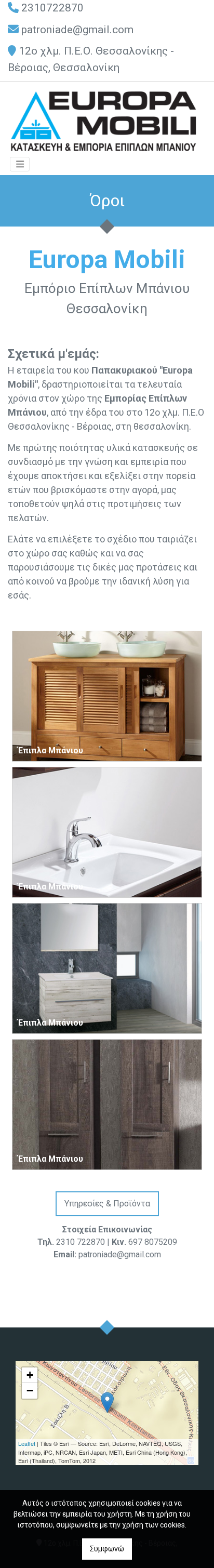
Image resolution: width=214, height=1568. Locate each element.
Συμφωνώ (107, 1549)
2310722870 (52, 8)
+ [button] (29, 1374)
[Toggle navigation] (20, 164)
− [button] (29, 1390)
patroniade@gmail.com (77, 29)
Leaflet (26, 1443)
